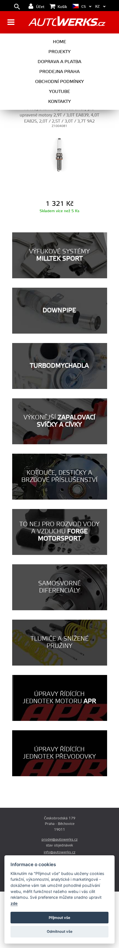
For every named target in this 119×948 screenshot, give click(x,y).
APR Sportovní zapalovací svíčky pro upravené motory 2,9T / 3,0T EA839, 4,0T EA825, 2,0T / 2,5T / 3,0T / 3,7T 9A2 (59, 115)
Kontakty (59, 101)
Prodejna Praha (59, 71)
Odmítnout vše (60, 931)
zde (14, 903)
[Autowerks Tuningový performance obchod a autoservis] (67, 23)
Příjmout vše (59, 917)
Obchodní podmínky (59, 81)
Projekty (59, 51)
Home (59, 42)
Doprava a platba (59, 61)
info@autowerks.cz (59, 852)
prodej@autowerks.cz (59, 839)
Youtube (59, 91)
